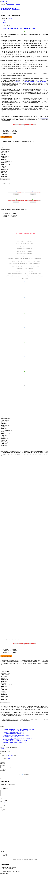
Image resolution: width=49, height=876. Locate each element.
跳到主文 (2, 12)
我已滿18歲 (3, 873)
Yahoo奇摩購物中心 (18, 81)
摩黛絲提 (2, 748)
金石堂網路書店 (43, 81)
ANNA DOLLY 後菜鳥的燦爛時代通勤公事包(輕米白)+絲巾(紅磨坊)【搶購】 (19, 729)
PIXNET (15, 859)
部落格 (4, 22)
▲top (1, 760)
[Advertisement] (24, 830)
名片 (4, 23)
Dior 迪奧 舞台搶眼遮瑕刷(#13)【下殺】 (11, 739)
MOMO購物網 (26, 81)
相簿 (4, 20)
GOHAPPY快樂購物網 (34, 81)
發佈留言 (2, 770)
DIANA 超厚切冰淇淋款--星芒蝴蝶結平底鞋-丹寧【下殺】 (15, 740)
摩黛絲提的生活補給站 (10, 9)
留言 (12, 755)
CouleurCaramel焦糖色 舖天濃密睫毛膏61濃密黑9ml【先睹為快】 (16, 735)
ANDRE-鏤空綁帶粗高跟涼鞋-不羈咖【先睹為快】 (13, 732)
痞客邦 (9, 755)
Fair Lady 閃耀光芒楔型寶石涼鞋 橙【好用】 (12, 736)
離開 (7, 873)
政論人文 (10, 758)
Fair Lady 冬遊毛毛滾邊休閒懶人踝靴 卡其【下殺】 (19, 28)
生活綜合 (10, 18)
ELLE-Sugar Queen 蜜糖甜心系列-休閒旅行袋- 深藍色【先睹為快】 (17, 730)
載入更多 (2, 763)
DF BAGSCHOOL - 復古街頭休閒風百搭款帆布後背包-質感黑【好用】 (17, 738)
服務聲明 (35, 859)
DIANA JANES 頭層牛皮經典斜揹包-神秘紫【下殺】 (14, 733)
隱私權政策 (31, 859)
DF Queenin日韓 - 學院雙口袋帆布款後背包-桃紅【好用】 (15, 742)
